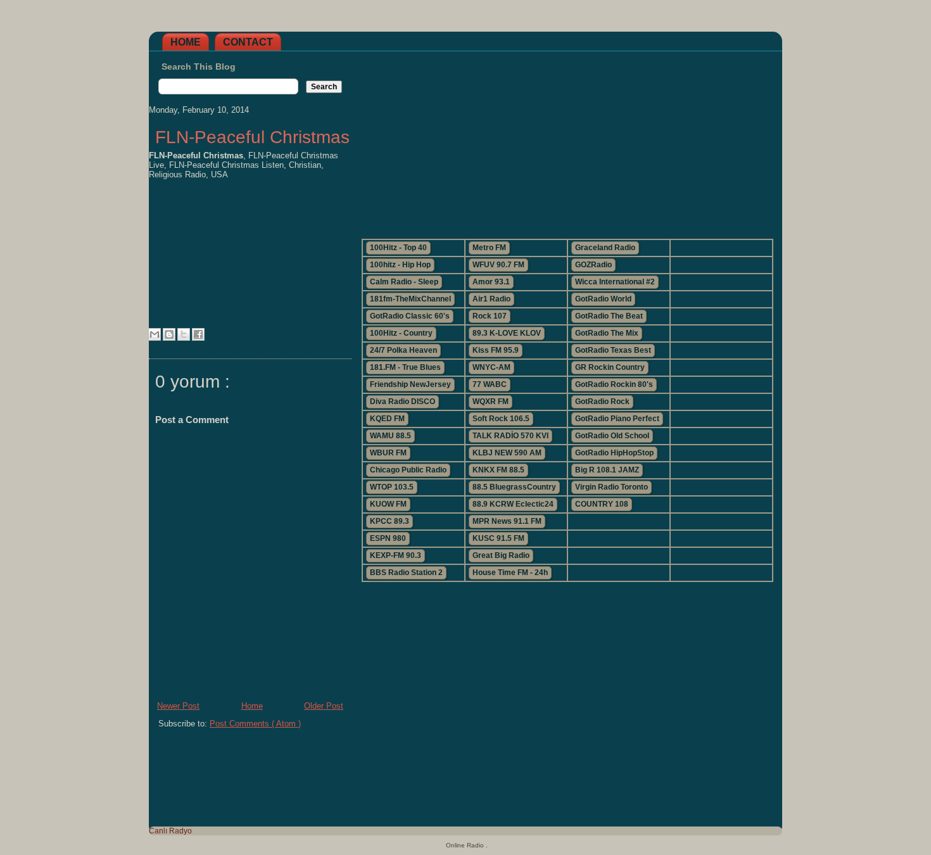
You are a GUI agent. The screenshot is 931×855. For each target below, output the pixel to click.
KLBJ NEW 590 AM (507, 452)
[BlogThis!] (169, 334)
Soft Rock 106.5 (500, 418)
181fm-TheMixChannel (410, 298)
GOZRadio (593, 264)
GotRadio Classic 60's (410, 316)
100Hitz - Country (401, 333)
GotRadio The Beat (609, 316)
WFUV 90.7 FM (498, 264)
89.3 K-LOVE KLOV (506, 333)
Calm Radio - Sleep (404, 281)
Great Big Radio (500, 555)
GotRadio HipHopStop (614, 452)
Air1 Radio (491, 298)
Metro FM (489, 247)
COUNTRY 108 (601, 504)
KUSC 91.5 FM (498, 538)
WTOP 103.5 (392, 487)
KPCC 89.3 (389, 521)
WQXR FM (490, 401)
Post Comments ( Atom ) (255, 723)
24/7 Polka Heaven (403, 350)
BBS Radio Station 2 (406, 572)
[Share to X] (183, 334)
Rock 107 (489, 316)
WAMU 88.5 (390, 435)
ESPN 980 (388, 538)
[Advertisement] (567, 140)
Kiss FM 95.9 (495, 350)
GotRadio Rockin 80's (614, 384)
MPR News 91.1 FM (507, 521)
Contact (248, 42)
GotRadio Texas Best (613, 350)
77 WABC (489, 384)
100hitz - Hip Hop (400, 264)
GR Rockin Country (610, 367)
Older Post (323, 706)
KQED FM (387, 418)
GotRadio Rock (602, 401)
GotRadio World (603, 298)
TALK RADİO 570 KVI (510, 435)
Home (185, 42)
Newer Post (178, 706)
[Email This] (154, 334)
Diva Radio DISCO (402, 401)
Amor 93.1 (491, 281)
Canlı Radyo (170, 830)
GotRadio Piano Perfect (617, 418)
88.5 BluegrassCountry (514, 487)
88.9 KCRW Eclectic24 (513, 504)
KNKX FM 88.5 (498, 470)
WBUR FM (388, 452)
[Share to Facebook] (198, 334)
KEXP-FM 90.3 (395, 555)
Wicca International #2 (615, 281)
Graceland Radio (605, 247)
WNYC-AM (491, 367)
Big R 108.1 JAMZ (607, 470)
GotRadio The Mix (606, 333)
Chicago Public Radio (408, 470)
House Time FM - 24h (510, 572)
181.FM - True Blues (405, 367)
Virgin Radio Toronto (611, 487)
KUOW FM (388, 504)
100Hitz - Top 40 (398, 247)
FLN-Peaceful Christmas (252, 137)
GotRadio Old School (612, 435)
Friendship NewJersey (410, 384)
